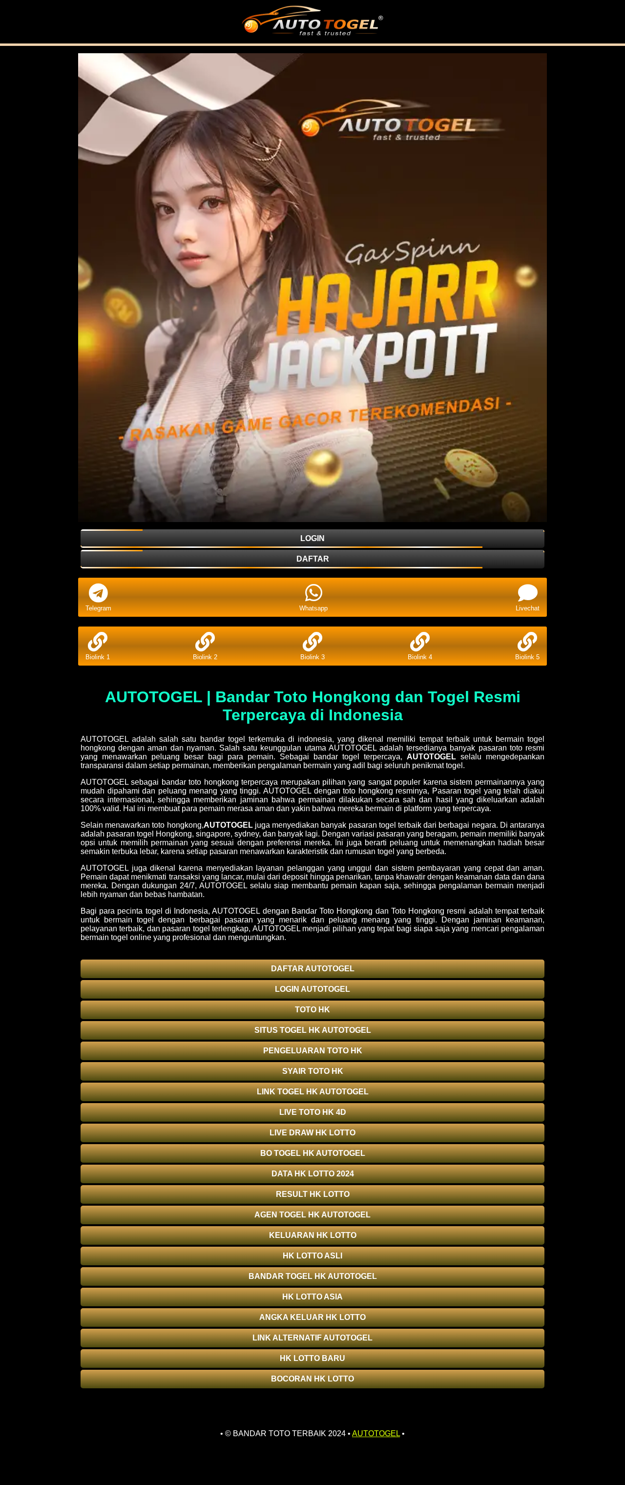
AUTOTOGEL (431, 757)
